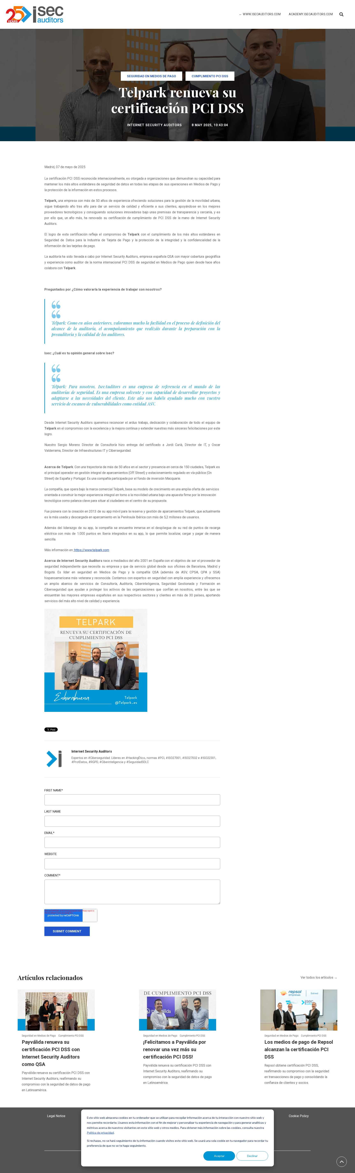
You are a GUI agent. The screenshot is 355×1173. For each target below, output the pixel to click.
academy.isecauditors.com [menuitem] (311, 14)
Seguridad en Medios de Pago (151, 76)
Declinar (252, 1156)
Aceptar (219, 1156)
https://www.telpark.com (91, 550)
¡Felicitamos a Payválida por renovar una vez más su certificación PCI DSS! (174, 1049)
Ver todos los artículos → (319, 977)
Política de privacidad (100, 1132)
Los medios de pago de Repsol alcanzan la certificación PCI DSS (298, 1049)
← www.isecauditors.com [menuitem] (260, 14)
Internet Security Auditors (154, 125)
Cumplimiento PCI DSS (210, 76)
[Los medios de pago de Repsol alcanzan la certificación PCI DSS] (298, 1010)
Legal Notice (56, 1116)
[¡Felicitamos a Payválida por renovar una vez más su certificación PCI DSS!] (177, 1010)
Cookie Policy (299, 1116)
